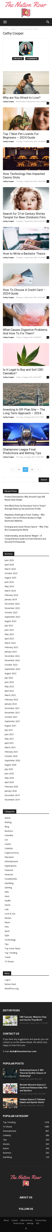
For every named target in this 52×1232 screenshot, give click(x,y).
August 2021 (10, 725)
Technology (10, 939)
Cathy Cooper (8, 101)
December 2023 (12, 603)
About (6, 1220)
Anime (8, 817)
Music (7, 922)
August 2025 (10, 577)
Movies (8, 918)
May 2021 (9, 738)
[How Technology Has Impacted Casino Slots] (26, 158)
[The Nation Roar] (26, 9)
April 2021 (9, 743)
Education (9, 857)
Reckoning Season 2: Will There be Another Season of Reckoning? (33, 1073)
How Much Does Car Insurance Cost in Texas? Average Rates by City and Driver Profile (25, 507)
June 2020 (9, 773)
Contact (14, 1220)
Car (6, 839)
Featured (9, 870)
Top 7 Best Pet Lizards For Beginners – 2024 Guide (21, 135)
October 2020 (11, 756)
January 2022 (11, 703)
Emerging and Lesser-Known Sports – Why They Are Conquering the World (26, 528)
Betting (8, 822)
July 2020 (9, 769)
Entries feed (10, 984)
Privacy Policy (40, 1220)
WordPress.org (11, 988)
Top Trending (11, 952)
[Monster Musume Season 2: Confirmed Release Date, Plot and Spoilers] (10, 1088)
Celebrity (9, 848)
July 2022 (9, 677)
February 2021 (11, 751)
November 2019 (12, 799)
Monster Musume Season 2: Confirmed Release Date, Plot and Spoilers (33, 1088)
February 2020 (11, 786)
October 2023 (11, 612)
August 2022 (10, 673)
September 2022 (12, 669)
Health (8, 900)
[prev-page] (12, 469)
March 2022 (10, 695)
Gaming (8, 887)
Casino (8, 844)
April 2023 (9, 638)
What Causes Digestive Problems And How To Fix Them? (25, 331)
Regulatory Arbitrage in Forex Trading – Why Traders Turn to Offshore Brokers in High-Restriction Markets (25, 518)
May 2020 (9, 777)
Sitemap (30, 1223)
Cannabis (9, 835)
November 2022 (12, 660)
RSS (37, 1223)
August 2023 (10, 621)
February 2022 (11, 699)
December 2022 (12, 656)
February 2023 (11, 647)
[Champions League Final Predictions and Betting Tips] (26, 434)
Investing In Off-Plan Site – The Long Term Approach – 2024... (24, 411)
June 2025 (9, 582)
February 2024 (11, 595)
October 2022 (11, 664)
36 (19, 469)
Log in (7, 979)
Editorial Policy (26, 1220)
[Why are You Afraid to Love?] (26, 82)
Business (9, 831)
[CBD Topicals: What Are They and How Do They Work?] (10, 1021)
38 (32, 469)
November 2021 (12, 712)
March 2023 (10, 643)
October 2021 (11, 717)
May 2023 (9, 634)
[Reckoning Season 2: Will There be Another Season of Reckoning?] (10, 1074)
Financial (9, 874)
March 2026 (10, 569)
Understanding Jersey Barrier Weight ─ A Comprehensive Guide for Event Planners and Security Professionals (25, 539)
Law (7, 909)
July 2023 (9, 625)
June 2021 (9, 734)
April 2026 (9, 564)
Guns (7, 896)
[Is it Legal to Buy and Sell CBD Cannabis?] (26, 354)
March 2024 (10, 590)
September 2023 (12, 616)
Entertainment (11, 861)
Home (5, 29)
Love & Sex (10, 913)
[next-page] (38, 469)
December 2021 (12, 708)
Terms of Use (18, 1223)
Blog (7, 826)
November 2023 (12, 608)
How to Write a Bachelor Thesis (24, 253)
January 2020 (11, 791)
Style (7, 935)
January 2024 (11, 599)
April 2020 (9, 782)
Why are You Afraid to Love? (21, 97)
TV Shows (9, 961)
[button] (5, 22)
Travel (7, 957)
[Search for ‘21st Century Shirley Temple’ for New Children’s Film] (26, 198)
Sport (7, 931)
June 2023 (9, 629)
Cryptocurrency (12, 852)
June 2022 (9, 682)
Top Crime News (12, 948)
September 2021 (12, 721)
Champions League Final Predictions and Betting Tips (22, 451)
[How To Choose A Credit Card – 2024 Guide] (26, 274)
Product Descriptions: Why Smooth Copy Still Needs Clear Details (25, 498)
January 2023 (11, 651)
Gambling (9, 883)
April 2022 (9, 690)
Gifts (7, 891)
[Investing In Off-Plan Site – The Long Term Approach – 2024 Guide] (26, 394)
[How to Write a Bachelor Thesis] (26, 238)
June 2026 (9, 560)
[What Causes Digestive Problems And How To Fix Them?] (26, 314)
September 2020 (12, 760)
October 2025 (11, 573)
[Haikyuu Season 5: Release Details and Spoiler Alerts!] (10, 1103)
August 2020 (10, 764)
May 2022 (9, 686)
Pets (7, 926)
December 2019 (12, 795)
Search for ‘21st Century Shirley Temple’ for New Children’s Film (24, 215)
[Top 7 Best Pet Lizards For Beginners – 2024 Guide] (26, 118)
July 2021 (9, 730)
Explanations (10, 865)
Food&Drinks (11, 878)
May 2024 (9, 586)
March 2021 (10, 747)
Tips (7, 944)
